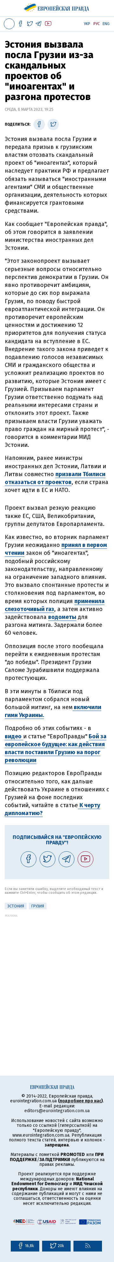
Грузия (37, 906)
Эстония (15, 906)
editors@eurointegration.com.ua (57, 1110)
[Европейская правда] (57, 6)
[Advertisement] (57, 974)
